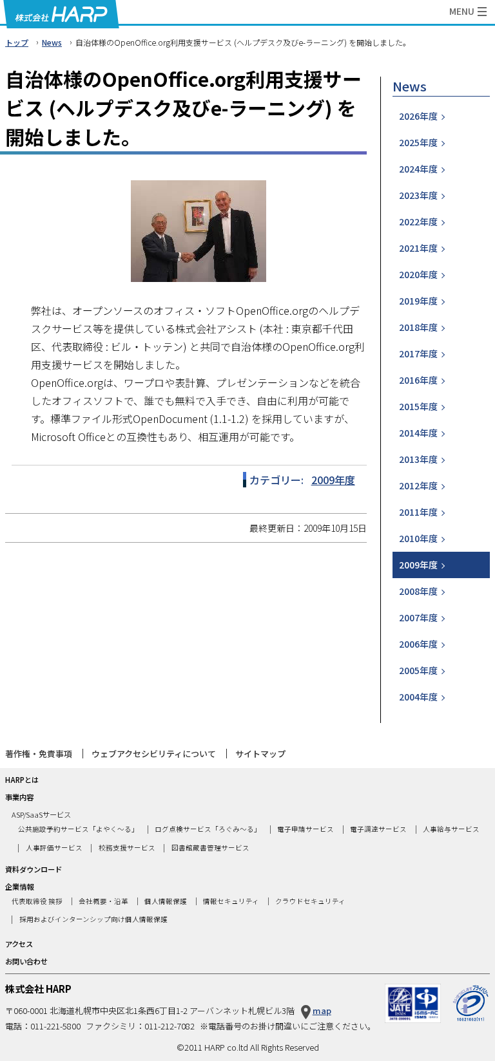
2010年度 (418, 538)
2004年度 (418, 696)
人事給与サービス (451, 829)
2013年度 (418, 459)
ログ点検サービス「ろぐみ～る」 (208, 829)
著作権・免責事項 (38, 753)
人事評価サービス (54, 847)
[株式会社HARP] (61, 14)
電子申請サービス (305, 829)
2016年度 (418, 379)
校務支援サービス (127, 847)
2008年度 (418, 591)
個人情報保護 (165, 901)
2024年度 (418, 168)
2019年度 (418, 300)
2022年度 (418, 221)
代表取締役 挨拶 (37, 901)
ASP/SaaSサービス (41, 814)
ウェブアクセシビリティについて (154, 753)
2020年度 (418, 274)
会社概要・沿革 (103, 901)
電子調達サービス (378, 829)
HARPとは (22, 780)
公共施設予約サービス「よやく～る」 (78, 829)
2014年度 (418, 432)
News (52, 42)
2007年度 (418, 617)
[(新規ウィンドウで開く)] (470, 990)
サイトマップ (260, 753)
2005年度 (418, 670)
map (322, 1010)
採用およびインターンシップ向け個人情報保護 (93, 919)
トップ (16, 42)
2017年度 (418, 353)
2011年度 (418, 511)
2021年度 (418, 247)
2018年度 (418, 327)
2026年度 (418, 115)
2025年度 (418, 142)
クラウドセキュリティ (310, 901)
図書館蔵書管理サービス (210, 847)
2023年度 (418, 195)
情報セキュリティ (231, 901)
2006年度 (418, 643)
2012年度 (418, 485)
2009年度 (333, 479)
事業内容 (19, 797)
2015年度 (418, 406)
